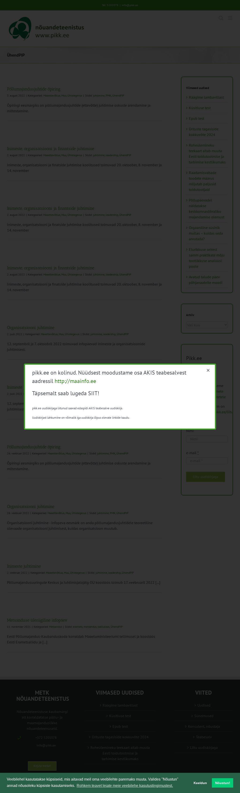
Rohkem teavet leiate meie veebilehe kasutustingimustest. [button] (125, 786)
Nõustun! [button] (222, 783)
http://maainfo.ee (75, 381)
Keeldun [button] (200, 783)
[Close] (208, 370)
